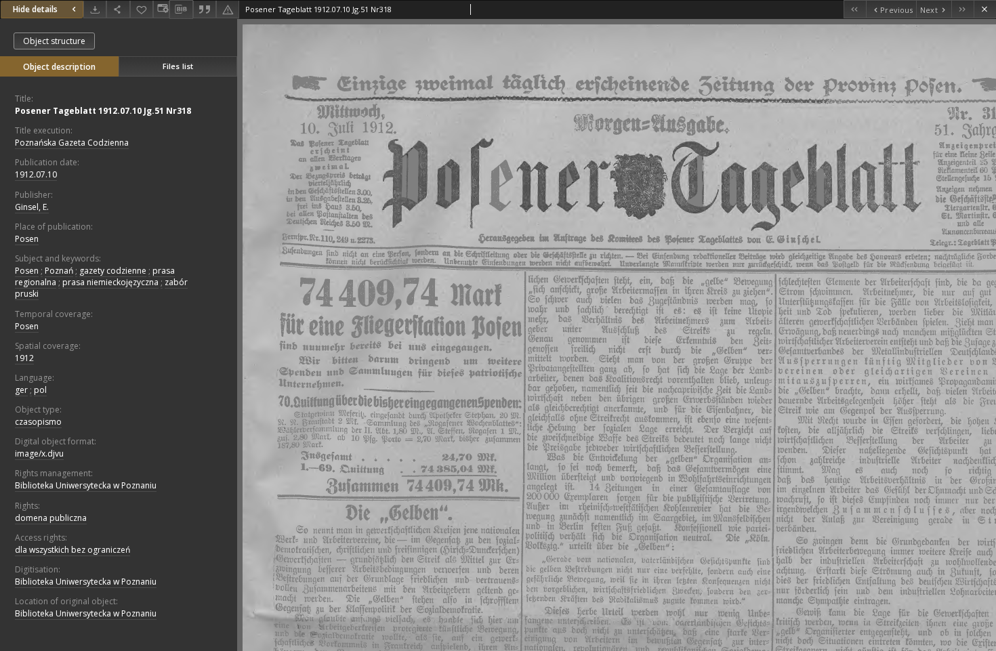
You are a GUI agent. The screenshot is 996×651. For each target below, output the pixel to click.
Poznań (59, 270)
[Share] (117, 9)
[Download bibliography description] (180, 9)
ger (21, 390)
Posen (27, 239)
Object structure (54, 41)
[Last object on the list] (962, 9)
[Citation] (204, 9)
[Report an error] (227, 9)
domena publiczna (51, 518)
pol (40, 390)
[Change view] (161, 9)
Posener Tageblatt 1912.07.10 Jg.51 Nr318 (103, 111)
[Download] (94, 9)
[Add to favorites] (141, 9)
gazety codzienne (112, 270)
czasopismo (38, 421)
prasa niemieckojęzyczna (110, 282)
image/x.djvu (39, 453)
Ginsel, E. (32, 207)
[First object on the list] (855, 9)
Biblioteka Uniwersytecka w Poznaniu (86, 485)
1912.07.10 (36, 174)
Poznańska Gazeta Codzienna (72, 142)
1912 (24, 358)
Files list (178, 66)
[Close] (985, 9)
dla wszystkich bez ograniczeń (72, 549)
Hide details (35, 9)
